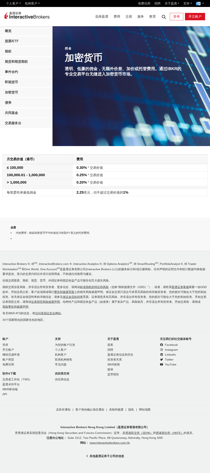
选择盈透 (101, 16)
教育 (152, 16)
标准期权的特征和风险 (94, 287)
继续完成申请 (11, 354)
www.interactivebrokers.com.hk (110, 442)
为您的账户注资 (65, 344)
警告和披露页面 (64, 292)
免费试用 (144, 3)
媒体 (110, 369)
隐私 (131, 409)
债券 (8, 102)
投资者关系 (114, 359)
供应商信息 (62, 379)
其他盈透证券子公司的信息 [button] (107, 456)
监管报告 (113, 374)
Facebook (171, 344)
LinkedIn (170, 354)
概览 (8, 31)
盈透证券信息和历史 (120, 354)
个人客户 (12, 3)
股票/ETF (12, 41)
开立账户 (195, 16)
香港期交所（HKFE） (170, 432)
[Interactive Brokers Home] (27, 15)
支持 (186, 3)
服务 (140, 16)
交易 (129, 16)
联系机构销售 (63, 359)
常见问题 (60, 364)
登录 (176, 16)
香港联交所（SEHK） (139, 432)
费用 (117, 16)
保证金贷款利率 (73, 296)
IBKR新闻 (113, 364)
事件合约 (11, 72)
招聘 (157, 3)
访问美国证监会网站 (48, 313)
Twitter (168, 359)
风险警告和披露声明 (15, 306)
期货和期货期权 (16, 61)
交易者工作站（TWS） (17, 379)
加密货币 (11, 92)
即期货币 (11, 82)
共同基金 (11, 113)
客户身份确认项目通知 (89, 409)
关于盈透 (171, 3)
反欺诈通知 (63, 409)
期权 (8, 51)
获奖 (110, 344)
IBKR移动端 (10, 389)
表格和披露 (116, 409)
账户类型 (8, 359)
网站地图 (145, 409)
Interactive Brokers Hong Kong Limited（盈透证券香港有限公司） (105, 427)
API (4, 394)
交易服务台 (13, 123)
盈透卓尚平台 (11, 384)
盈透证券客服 (180, 287)
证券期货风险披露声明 (45, 301)
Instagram (171, 349)
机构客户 (31, 3)
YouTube (170, 364)
